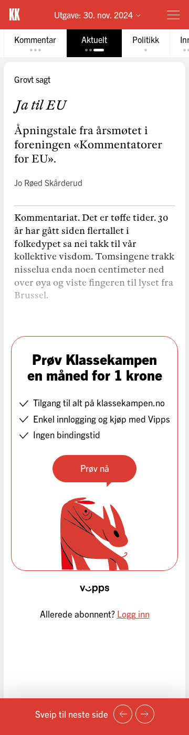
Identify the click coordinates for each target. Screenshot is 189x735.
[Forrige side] (122, 714)
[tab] (35, 43)
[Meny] (173, 14)
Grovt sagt (32, 79)
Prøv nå (94, 467)
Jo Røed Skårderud (48, 182)
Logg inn (133, 613)
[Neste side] (144, 714)
